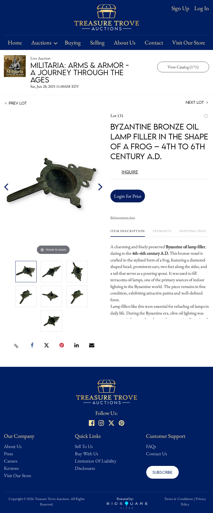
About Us (124, 42)
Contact (154, 42)
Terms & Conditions (178, 498)
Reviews (11, 468)
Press (8, 454)
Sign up (180, 8)
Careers (10, 461)
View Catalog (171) (183, 67)
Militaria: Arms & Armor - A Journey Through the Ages (79, 72)
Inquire (130, 172)
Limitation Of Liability (95, 461)
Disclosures (85, 468)
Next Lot (195, 102)
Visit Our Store (188, 42)
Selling (97, 42)
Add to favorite (206, 116)
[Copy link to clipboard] (16, 345)
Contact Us (156, 454)
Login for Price (127, 196)
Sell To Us (84, 446)
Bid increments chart (122, 217)
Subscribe (162, 472)
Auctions (41, 42)
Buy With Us (86, 454)
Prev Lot (17, 103)
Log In (201, 8)
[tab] (127, 233)
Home (15, 42)
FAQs (151, 446)
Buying (73, 42)
